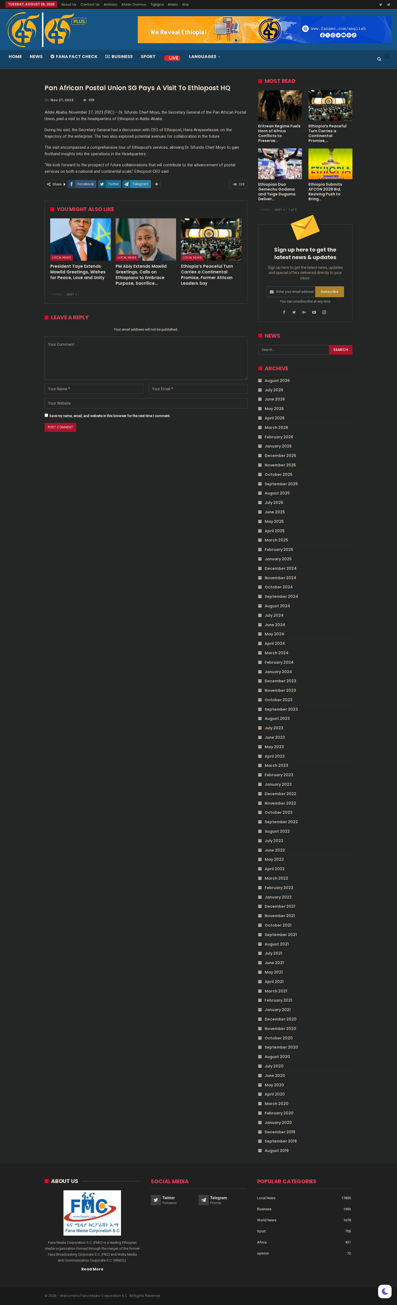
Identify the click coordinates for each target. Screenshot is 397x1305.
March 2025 (276, 540)
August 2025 (277, 493)
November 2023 (280, 690)
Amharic (110, 4)
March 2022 (276, 878)
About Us (68, 4)
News (36, 56)
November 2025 (280, 465)
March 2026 (276, 427)
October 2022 (278, 812)
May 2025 (274, 521)
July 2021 (273, 953)
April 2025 (275, 531)
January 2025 (278, 559)
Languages (202, 56)
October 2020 (279, 1038)
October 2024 (279, 587)
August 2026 (277, 380)
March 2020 (276, 1103)
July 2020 (274, 1066)
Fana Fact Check (76, 56)
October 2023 (278, 700)
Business (122, 56)
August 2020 (277, 1056)
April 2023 (275, 756)
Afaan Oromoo (134, 4)
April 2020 (275, 1094)
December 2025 (280, 455)
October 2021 (278, 925)
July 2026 (274, 390)
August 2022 (277, 831)
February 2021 (278, 1000)
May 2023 (274, 747)
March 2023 (276, 765)
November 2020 (280, 1028)
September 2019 (281, 1141)
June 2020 (275, 1075)
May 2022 (274, 859)
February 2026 (279, 437)
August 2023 (277, 718)
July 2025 (274, 502)
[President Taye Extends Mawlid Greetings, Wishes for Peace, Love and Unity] (80, 239)
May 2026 (274, 408)
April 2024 (275, 643)
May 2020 (274, 1085)
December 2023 (280, 681)
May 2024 (274, 634)
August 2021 (277, 944)
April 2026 (275, 418)
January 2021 (278, 1009)
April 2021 (274, 981)
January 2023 (278, 784)
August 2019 (277, 1150)
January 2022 (278, 897)
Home (15, 56)
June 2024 (275, 625)
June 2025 (275, 512)
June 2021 (274, 962)
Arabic (173, 4)
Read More (92, 1269)
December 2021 (280, 906)
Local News (61, 257)
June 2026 (275, 399)
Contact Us (90, 4)
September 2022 (281, 822)
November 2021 (280, 915)
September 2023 (281, 709)
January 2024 (278, 671)
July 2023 (274, 728)
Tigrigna (157, 4)
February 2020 (279, 1113)
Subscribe (329, 291)
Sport (148, 56)
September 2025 (281, 484)
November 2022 (280, 803)
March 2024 (276, 653)
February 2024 (279, 662)
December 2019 (280, 1132)
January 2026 (278, 446)
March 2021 (276, 991)
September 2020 (281, 1047)
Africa (262, 1242)
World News (266, 1220)
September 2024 (281, 596)
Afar (185, 4)
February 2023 (279, 775)
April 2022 (275, 869)
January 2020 (278, 1122)
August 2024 (277, 606)
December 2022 (280, 793)
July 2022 (274, 840)
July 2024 (274, 615)
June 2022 (275, 850)
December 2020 (281, 1019)
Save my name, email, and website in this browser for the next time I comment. (109, 416)
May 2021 (274, 972)
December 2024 (281, 568)
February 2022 (279, 887)
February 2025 (279, 549)
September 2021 (281, 934)
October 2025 (278, 474)
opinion (263, 1253)
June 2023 (275, 737)
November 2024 (280, 578)
